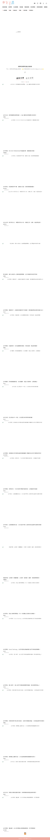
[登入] (43, 3)
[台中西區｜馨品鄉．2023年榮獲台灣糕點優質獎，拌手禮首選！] (25, 812)
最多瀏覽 (30, 78)
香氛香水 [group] (31, 10)
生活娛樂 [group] (15, 7)
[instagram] (37, 3)
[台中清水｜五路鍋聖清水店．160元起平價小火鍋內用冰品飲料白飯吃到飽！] (25, 508)
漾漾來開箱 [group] (39, 7)
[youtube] (34, 3)
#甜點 (4, 347)
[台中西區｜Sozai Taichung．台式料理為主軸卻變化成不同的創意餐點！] (25, 633)
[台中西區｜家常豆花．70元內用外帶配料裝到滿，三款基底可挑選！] (25, 473)
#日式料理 (5, 455)
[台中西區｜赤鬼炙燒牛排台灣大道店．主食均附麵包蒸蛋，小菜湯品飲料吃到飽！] (25, 705)
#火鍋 (4, 526)
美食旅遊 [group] (4, 7)
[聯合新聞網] (3, 2)
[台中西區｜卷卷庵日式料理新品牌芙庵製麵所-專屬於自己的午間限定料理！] (25, 437)
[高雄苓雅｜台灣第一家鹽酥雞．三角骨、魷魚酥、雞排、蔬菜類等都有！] (25, 561)
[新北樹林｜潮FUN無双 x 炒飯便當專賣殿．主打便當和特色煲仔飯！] (25, 258)
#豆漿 (4, 758)
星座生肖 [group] (15, 10)
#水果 (4, 651)
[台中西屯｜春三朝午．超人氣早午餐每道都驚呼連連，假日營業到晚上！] (25, 669)
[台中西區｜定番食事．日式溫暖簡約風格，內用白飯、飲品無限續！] (25, 330)
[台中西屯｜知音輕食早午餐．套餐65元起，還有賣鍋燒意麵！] (25, 170)
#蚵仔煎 (4, 224)
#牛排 (4, 687)
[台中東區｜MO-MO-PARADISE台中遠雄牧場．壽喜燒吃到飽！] (25, 135)
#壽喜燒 (4, 152)
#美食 (4, 794)
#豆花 (4, 490)
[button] (46, 3)
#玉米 (4, 383)
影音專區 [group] (33, 7)
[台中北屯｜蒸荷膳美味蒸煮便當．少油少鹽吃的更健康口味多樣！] (25, 99)
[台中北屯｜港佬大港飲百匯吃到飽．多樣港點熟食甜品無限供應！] (25, 776)
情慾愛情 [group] (27, 7)
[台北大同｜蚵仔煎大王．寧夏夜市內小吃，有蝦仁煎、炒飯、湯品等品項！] (25, 206)
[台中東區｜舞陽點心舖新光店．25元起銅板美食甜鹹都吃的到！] (25, 740)
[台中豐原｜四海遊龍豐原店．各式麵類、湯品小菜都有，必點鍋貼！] (25, 365)
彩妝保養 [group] (25, 10)
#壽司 (4, 615)
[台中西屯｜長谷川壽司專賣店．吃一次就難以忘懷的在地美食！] (25, 597)
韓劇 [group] (20, 10)
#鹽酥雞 (4, 579)
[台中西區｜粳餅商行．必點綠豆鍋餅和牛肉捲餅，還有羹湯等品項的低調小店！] (25, 294)
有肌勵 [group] (21, 7)
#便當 (4, 117)
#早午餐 (4, 188)
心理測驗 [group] (5, 10)
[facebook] (40, 3)
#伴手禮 (4, 830)
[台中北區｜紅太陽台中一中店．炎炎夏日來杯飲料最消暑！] (25, 401)
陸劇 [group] (10, 10)
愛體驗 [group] (45, 7)
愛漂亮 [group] (10, 7)
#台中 (4, 312)
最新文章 (20, 78)
